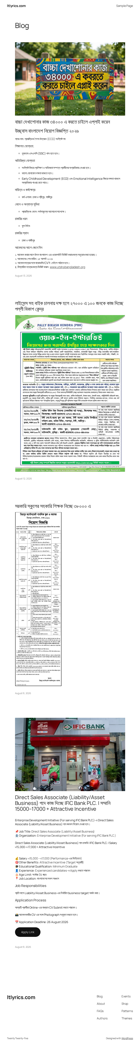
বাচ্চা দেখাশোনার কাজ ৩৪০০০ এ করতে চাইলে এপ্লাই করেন (62, 122)
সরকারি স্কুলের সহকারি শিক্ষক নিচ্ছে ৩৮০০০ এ (53, 506)
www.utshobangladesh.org (67, 267)
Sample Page (124, 6)
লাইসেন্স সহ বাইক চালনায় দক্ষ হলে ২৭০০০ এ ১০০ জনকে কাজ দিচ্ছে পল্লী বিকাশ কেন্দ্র (69, 306)
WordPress (127, 1038)
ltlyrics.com (16, 5)
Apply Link (27, 932)
